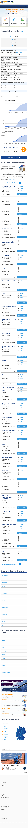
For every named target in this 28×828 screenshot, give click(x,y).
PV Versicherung (4, 811)
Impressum (3, 783)
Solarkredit (3, 809)
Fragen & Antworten (5, 797)
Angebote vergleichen (5, 806)
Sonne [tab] (14, 45)
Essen (5, 739)
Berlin (5, 726)
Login (2, 819)
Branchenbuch (3, 794)
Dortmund (6, 737)
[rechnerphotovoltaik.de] (7, 2)
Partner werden (4, 818)
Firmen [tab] (14, 39)
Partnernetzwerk (4, 786)
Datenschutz (3, 782)
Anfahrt (21, 190)
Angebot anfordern (22, 194)
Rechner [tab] (15, 42)
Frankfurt (6, 733)
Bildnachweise (3, 785)
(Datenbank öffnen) (19, 52)
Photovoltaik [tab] (14, 36)
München (6, 729)
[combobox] (14, 723)
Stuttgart (6, 734)
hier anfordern (11, 179)
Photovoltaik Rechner (5, 807)
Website (21, 186)
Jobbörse (3, 795)
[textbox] (14, 723)
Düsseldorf (6, 736)
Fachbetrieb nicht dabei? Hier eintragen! (10, 182)
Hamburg (6, 728)
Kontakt (21, 188)
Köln (5, 731)
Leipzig (5, 740)
